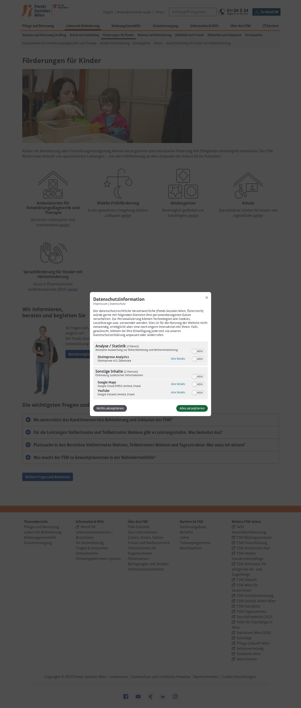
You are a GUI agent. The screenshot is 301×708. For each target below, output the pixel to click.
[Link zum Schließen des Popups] (207, 297)
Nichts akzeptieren (110, 408)
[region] (150, 370)
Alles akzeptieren (192, 408)
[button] (194, 351)
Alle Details (178, 358)
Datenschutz (118, 303)
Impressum (100, 303)
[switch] (198, 350)
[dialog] (150, 354)
